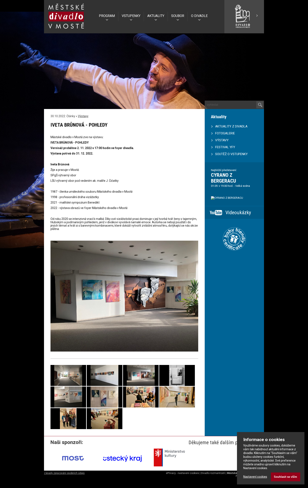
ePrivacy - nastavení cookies (182, 473)
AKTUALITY (155, 16)
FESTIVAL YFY (225, 147)
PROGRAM (107, 16)
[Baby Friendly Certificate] (234, 255)
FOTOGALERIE (225, 133)
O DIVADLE (199, 16)
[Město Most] (73, 468)
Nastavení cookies (255, 476)
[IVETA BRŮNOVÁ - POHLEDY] (68, 385)
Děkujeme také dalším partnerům (223, 442)
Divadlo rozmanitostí (213, 473)
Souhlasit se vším (285, 476)
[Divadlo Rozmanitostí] (244, 31)
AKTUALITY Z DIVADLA (231, 126)
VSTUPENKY (131, 16)
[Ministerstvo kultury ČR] (172, 468)
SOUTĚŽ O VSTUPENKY (231, 154)
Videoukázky (238, 212)
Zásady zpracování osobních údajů (64, 473)
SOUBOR (177, 16)
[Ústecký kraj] (122, 468)
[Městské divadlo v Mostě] (66, 30)
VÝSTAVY (222, 140)
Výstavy (83, 116)
